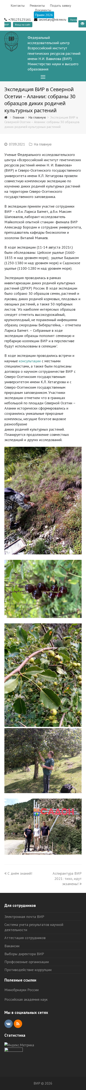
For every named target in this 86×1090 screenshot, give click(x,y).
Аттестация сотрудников (25, 937)
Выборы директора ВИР (24, 953)
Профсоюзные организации (26, 961)
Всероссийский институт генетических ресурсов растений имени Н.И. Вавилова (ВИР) (54, 53)
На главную (43, 144)
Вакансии (11, 945)
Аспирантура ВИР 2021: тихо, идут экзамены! (67, 878)
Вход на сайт (22, 24)
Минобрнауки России (21, 989)
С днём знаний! (20, 873)
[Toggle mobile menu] (43, 77)
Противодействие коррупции (28, 969)
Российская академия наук (26, 999)
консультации (30, 361)
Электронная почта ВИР (24, 916)
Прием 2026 (44, 15)
